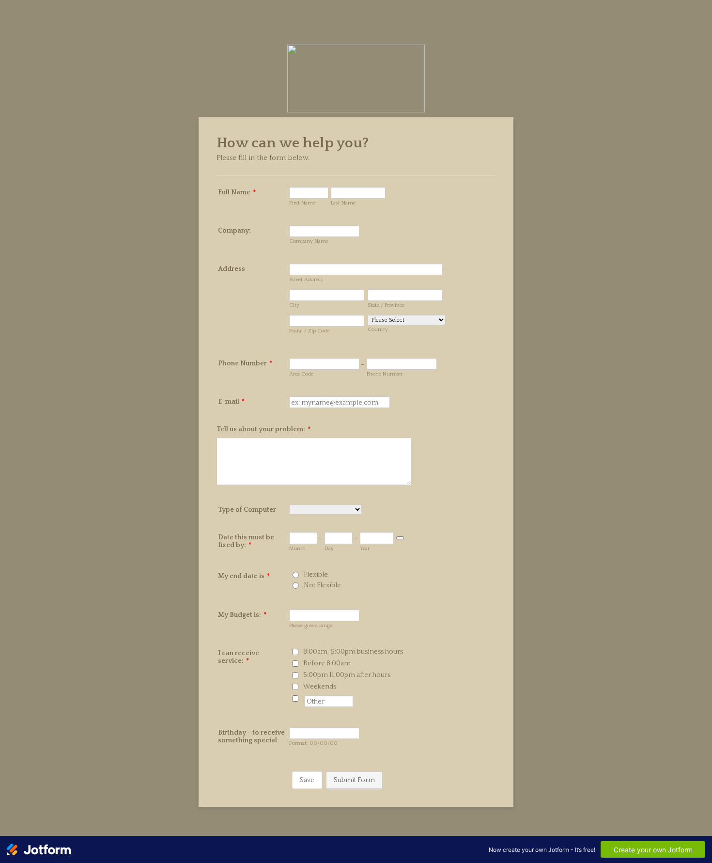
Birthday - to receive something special (251, 736)
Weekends (319, 686)
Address (231, 269)
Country (378, 329)
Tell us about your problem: (263, 429)
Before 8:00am (327, 663)
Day (329, 548)
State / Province (386, 305)
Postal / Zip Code (309, 331)
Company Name (308, 241)
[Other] (304, 698)
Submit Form (354, 780)
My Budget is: (242, 615)
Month (297, 548)
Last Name (343, 203)
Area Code (301, 374)
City (294, 305)
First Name (302, 203)
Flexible (316, 575)
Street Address (306, 279)
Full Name (237, 192)
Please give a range (310, 625)
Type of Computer (247, 510)
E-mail (231, 402)
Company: (234, 231)
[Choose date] (400, 537)
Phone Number (245, 363)
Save (307, 780)
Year (365, 548)
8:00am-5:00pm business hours (353, 652)
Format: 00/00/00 (313, 743)
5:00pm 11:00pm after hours (346, 675)
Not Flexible (322, 585)
